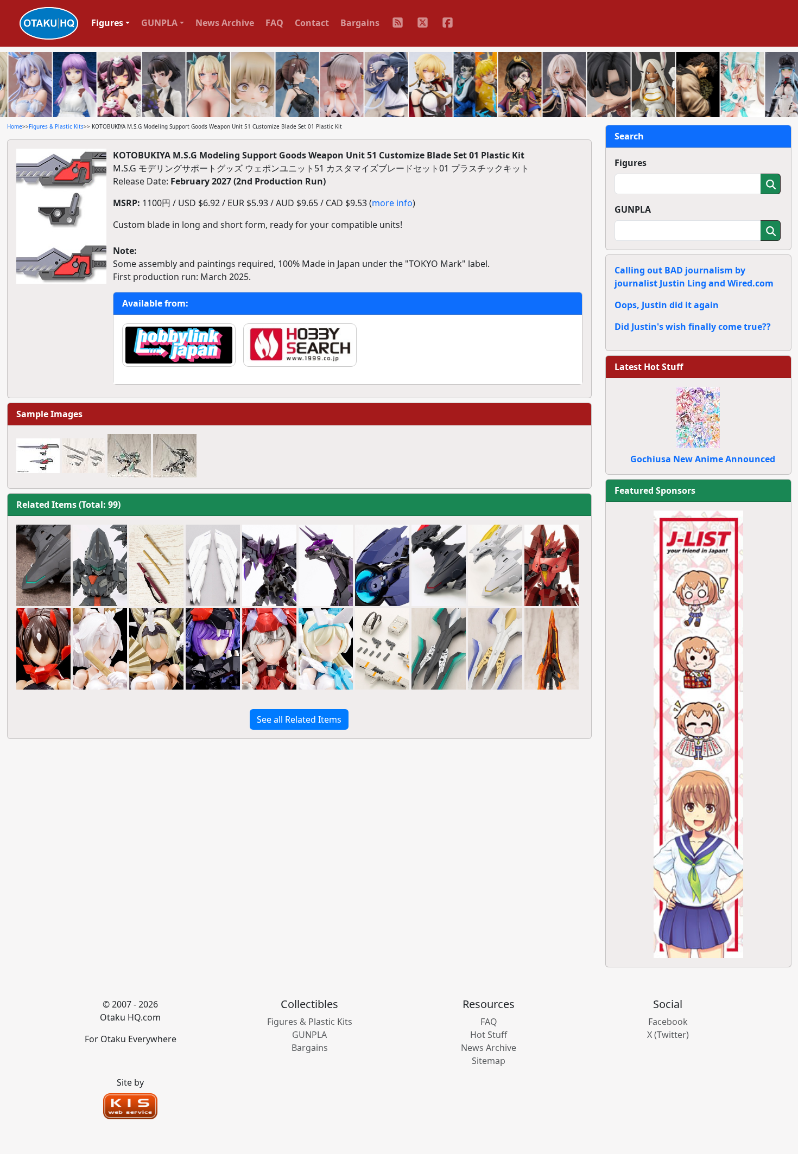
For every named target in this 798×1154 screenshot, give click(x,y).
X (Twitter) (668, 1035)
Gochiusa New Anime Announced (702, 459)
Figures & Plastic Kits (56, 126)
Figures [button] (107, 23)
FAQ (274, 23)
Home (14, 126)
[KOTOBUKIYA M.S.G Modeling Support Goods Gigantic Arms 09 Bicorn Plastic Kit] (326, 565)
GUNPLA (633, 209)
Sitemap (488, 1061)
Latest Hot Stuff (649, 367)
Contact (312, 23)
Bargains (359, 23)
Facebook (668, 1022)
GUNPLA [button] (159, 23)
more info (392, 203)
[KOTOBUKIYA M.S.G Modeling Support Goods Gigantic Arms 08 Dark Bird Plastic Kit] (269, 565)
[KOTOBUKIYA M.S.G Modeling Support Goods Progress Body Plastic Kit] (100, 565)
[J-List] (698, 733)
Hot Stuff (488, 1035)
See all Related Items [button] (299, 719)
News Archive (224, 23)
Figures (631, 163)
